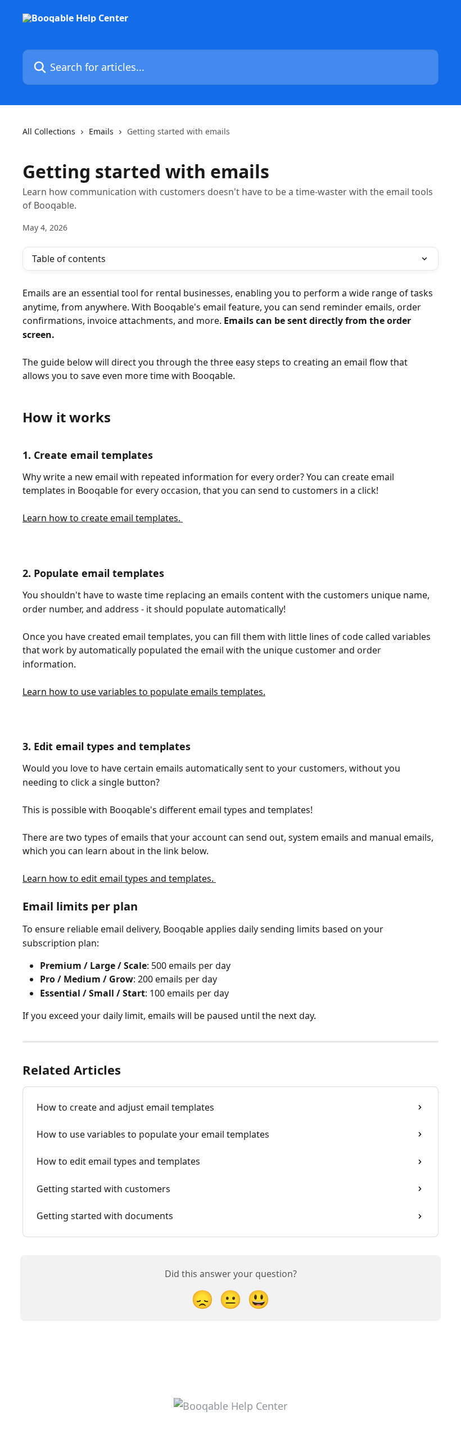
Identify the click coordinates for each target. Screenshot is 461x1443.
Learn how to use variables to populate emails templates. (143, 692)
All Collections (48, 131)
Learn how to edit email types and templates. (119, 878)
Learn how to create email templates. (102, 518)
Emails (101, 131)
